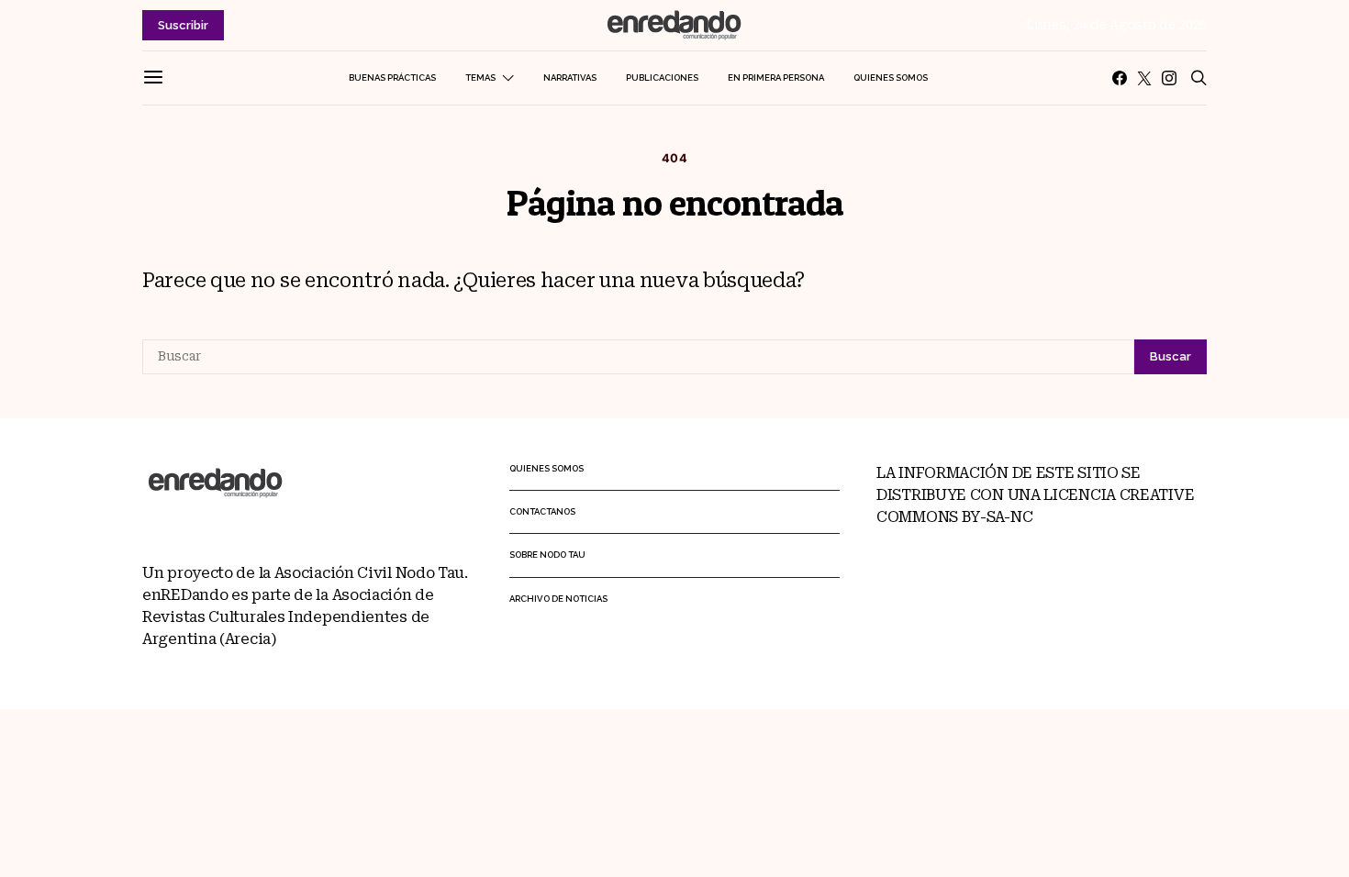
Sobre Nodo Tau (547, 555)
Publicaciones (662, 77)
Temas (480, 77)
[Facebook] (1119, 78)
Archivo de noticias (558, 599)
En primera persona (776, 77)
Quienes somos (890, 77)
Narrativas (569, 77)
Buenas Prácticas (392, 77)
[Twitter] (1144, 78)
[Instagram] (1169, 78)
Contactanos (542, 511)
